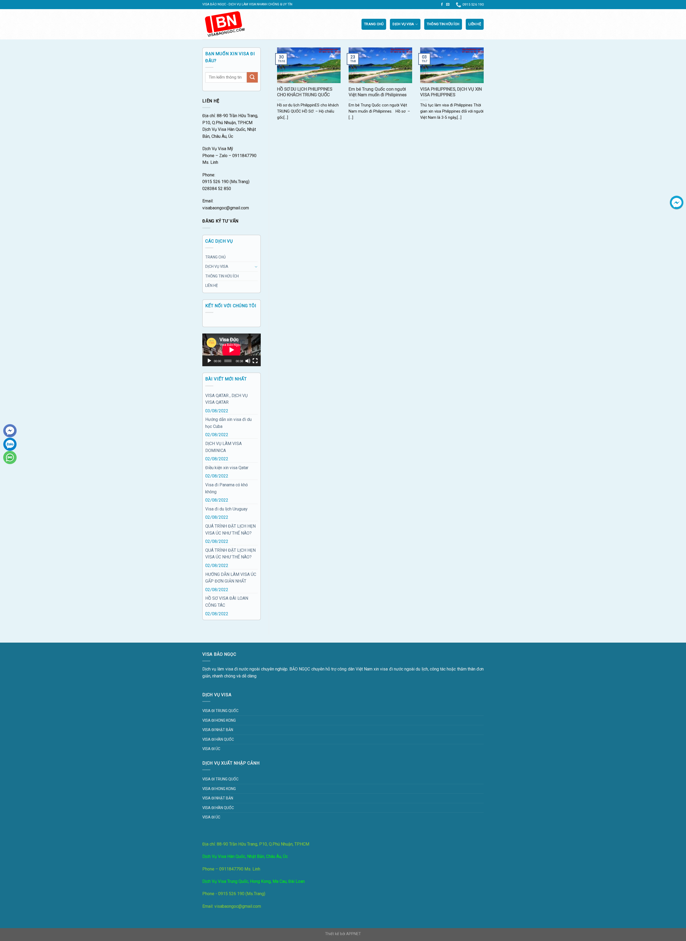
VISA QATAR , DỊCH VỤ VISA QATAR (226, 399)
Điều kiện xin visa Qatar (226, 467)
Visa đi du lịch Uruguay (226, 509)
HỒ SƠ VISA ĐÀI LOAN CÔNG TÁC (226, 602)
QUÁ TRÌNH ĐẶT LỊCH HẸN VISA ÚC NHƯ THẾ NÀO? (230, 530)
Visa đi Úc (211, 749)
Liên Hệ (474, 24)
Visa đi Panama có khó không (226, 488)
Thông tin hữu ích (443, 24)
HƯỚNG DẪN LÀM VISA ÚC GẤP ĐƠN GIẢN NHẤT (230, 578)
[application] (231, 350)
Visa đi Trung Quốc (220, 711)
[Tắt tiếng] (248, 361)
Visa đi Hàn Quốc (218, 739)
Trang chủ (373, 24)
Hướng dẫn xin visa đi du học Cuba (228, 423)
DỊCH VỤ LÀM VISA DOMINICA (223, 447)
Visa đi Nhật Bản (217, 730)
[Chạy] (209, 361)
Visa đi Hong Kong (219, 720)
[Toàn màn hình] (255, 361)
